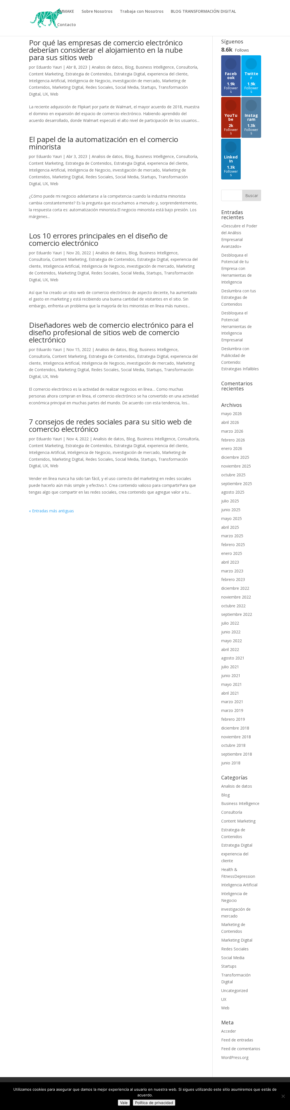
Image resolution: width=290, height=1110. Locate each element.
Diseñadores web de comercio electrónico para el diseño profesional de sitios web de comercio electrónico (111, 332)
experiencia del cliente (167, 74)
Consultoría (186, 67)
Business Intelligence (155, 67)
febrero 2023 (233, 579)
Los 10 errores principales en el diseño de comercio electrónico (98, 239)
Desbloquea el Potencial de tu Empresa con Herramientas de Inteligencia (236, 268)
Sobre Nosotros (97, 11)
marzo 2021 (232, 701)
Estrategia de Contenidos (88, 74)
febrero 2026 (233, 440)
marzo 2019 (232, 710)
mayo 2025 (231, 518)
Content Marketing (46, 74)
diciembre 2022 (235, 588)
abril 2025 (230, 527)
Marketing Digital (67, 87)
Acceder (228, 1031)
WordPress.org (234, 1057)
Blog (129, 67)
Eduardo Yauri (49, 67)
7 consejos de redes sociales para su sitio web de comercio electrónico (110, 425)
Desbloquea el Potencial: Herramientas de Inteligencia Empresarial (236, 326)
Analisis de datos (107, 67)
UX (45, 94)
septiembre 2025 (236, 483)
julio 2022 (230, 623)
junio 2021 (230, 675)
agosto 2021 (232, 658)
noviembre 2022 (236, 597)
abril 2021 (230, 693)
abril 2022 (230, 649)
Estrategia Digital (129, 74)
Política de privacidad (154, 1102)
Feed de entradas (237, 1040)
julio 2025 (230, 501)
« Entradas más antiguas (51, 510)
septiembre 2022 (236, 614)
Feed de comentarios (240, 1048)
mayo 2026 (231, 413)
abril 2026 (230, 422)
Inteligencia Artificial (47, 80)
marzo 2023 (232, 571)
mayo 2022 (231, 640)
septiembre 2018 (236, 754)
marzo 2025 (232, 535)
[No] (283, 1096)
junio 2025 (230, 509)
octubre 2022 (233, 605)
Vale (124, 1102)
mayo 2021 (231, 684)
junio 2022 (230, 632)
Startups (148, 87)
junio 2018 (230, 763)
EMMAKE (65, 11)
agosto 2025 (232, 492)
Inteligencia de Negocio (88, 80)
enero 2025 (231, 553)
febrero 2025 (233, 544)
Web (54, 94)
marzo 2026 (232, 431)
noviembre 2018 (236, 736)
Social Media (126, 87)
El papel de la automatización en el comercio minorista (103, 143)
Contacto (66, 25)
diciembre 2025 (235, 457)
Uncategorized (234, 990)
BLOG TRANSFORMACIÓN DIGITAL (203, 11)
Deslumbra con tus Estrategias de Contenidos (238, 297)
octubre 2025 (233, 474)
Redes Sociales (99, 87)
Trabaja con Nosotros (141, 11)
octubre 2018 (233, 745)
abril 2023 (230, 562)
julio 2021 (230, 666)
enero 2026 (231, 448)
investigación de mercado (136, 80)
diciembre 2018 (235, 728)
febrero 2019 (233, 719)
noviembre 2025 (236, 466)
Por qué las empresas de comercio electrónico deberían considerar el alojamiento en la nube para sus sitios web (106, 49)
